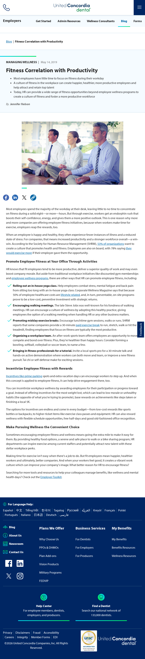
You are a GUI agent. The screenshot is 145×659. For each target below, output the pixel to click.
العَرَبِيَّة (86, 510)
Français (110, 510)
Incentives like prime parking (24, 376)
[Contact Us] (5, 7)
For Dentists (83, 539)
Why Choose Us (49, 539)
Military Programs (50, 572)
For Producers (84, 556)
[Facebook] (6, 198)
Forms (137, 21)
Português (11, 515)
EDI (55, 637)
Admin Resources (69, 21)
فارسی (64, 515)
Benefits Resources (123, 547)
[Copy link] (33, 198)
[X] (24, 198)
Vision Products (49, 564)
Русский (73, 510)
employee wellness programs (30, 278)
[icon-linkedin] (20, 566)
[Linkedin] (15, 198)
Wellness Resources (124, 556)
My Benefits (119, 539)
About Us (15, 535)
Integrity (22, 637)
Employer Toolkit (51, 477)
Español (8, 510)
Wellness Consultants (101, 21)
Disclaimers (22, 632)
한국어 (46, 510)
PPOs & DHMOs (49, 547)
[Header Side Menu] (139, 7)
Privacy (7, 632)
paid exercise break (88, 325)
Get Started (43, 21)
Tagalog (59, 510)
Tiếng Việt (31, 510)
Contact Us (16, 552)
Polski (122, 510)
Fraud (36, 632)
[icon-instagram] (20, 578)
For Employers (84, 547)
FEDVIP (44, 581)
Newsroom (16, 544)
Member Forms (40, 637)
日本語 (38, 515)
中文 (19, 510)
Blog (124, 21)
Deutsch (51, 515)
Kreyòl (97, 510)
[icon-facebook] (8, 566)
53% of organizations (110, 244)
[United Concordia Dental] (72, 7)
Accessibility (51, 632)
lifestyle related (70, 295)
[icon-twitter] (8, 578)
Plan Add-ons (47, 556)
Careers (9, 637)
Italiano (26, 515)
